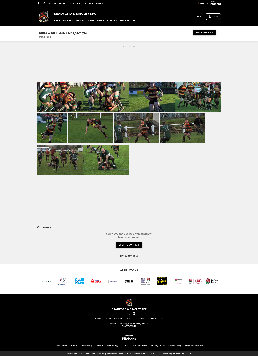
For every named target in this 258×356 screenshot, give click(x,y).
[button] (56, 20)
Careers (99, 345)
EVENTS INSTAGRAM (94, 3)
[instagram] (49, 3)
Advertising (86, 345)
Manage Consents (194, 345)
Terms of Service (140, 345)
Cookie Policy (174, 345)
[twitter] (44, 3)
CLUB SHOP (75, 3)
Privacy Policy (158, 345)
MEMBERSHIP (60, 3)
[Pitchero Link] (215, 4)
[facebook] (38, 3)
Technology (112, 345)
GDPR (125, 345)
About (74, 345)
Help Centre (61, 345)
